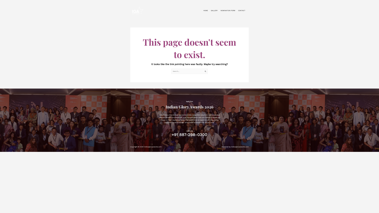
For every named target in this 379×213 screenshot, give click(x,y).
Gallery (214, 10)
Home (205, 10)
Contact (241, 10)
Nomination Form (228, 10)
